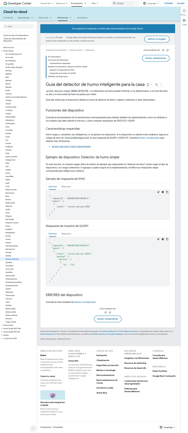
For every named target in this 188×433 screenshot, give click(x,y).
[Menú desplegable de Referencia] (71, 17)
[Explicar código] (158, 192)
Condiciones (45, 427)
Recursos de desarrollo (135, 368)
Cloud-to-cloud (15, 12)
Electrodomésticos (105, 375)
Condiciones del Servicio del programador (136, 382)
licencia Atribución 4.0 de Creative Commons (119, 331)
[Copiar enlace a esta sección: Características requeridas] (82, 129)
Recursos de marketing (135, 363)
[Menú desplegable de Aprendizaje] (33, 17)
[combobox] (125, 3)
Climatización (102, 360)
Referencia (63, 17)
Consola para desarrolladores (160, 356)
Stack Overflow (159, 371)
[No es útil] (167, 50)
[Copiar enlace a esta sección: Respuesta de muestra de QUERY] (91, 226)
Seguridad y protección (107, 365)
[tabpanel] (107, 205)
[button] (18, 50)
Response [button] (66, 186)
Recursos (60, 3)
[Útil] (163, 50)
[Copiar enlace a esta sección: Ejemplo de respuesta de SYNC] (88, 179)
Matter (43, 355)
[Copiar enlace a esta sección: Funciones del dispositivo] (86, 110)
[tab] (52, 186)
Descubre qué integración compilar (52, 403)
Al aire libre (101, 393)
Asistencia (82, 17)
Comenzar (8, 17)
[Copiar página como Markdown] (156, 84)
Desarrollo (46, 3)
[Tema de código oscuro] (163, 192)
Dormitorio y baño (104, 388)
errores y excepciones (85, 302)
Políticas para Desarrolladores (132, 390)
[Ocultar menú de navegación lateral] (33, 428)
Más (94, 3)
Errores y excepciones (149, 138)
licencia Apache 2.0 (48, 334)
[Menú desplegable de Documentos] (86, 3)
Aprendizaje (24, 17)
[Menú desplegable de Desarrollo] (51, 17)
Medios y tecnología (105, 370)
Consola (168, 3)
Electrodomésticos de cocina (106, 381)
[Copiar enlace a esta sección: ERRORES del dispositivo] (85, 295)
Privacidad (58, 427)
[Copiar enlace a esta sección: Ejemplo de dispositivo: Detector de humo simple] (122, 157)
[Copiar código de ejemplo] (167, 192)
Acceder (181, 3)
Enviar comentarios (156, 58)
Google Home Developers (56, 50)
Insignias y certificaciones (136, 358)
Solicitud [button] (52, 186)
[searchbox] (18, 26)
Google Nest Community (164, 376)
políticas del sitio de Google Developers (107, 334)
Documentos (77, 3)
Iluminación (101, 355)
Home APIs (73, 361)
